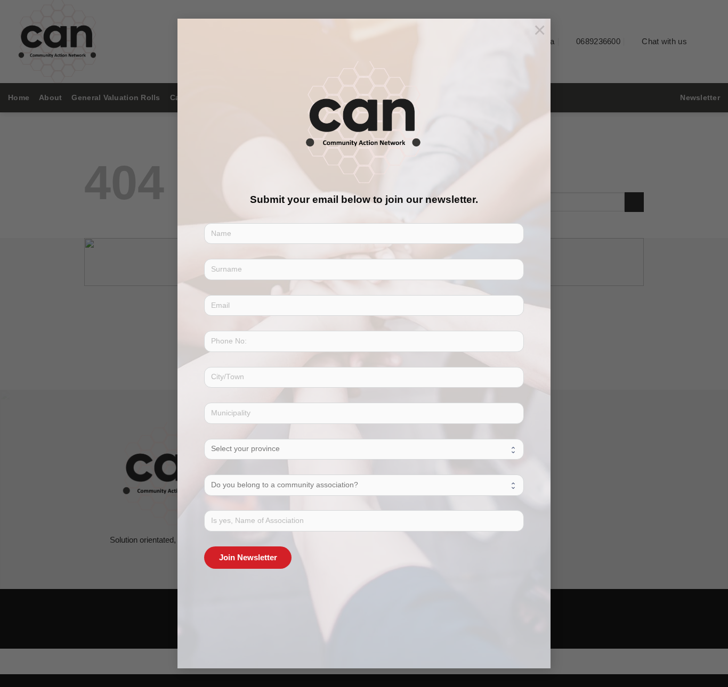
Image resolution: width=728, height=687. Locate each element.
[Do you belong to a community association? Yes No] (364, 485)
